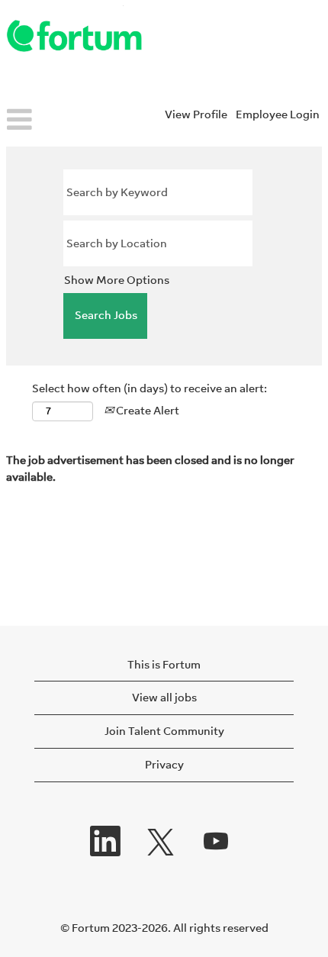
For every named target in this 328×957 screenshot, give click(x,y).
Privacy (164, 764)
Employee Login (278, 114)
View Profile (196, 114)
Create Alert (146, 410)
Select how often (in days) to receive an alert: (149, 388)
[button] (54, 120)
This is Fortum (164, 664)
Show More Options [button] (116, 279)
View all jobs (164, 697)
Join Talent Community (164, 730)
